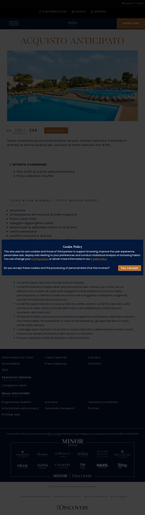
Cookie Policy (99, 259)
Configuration (40, 259)
